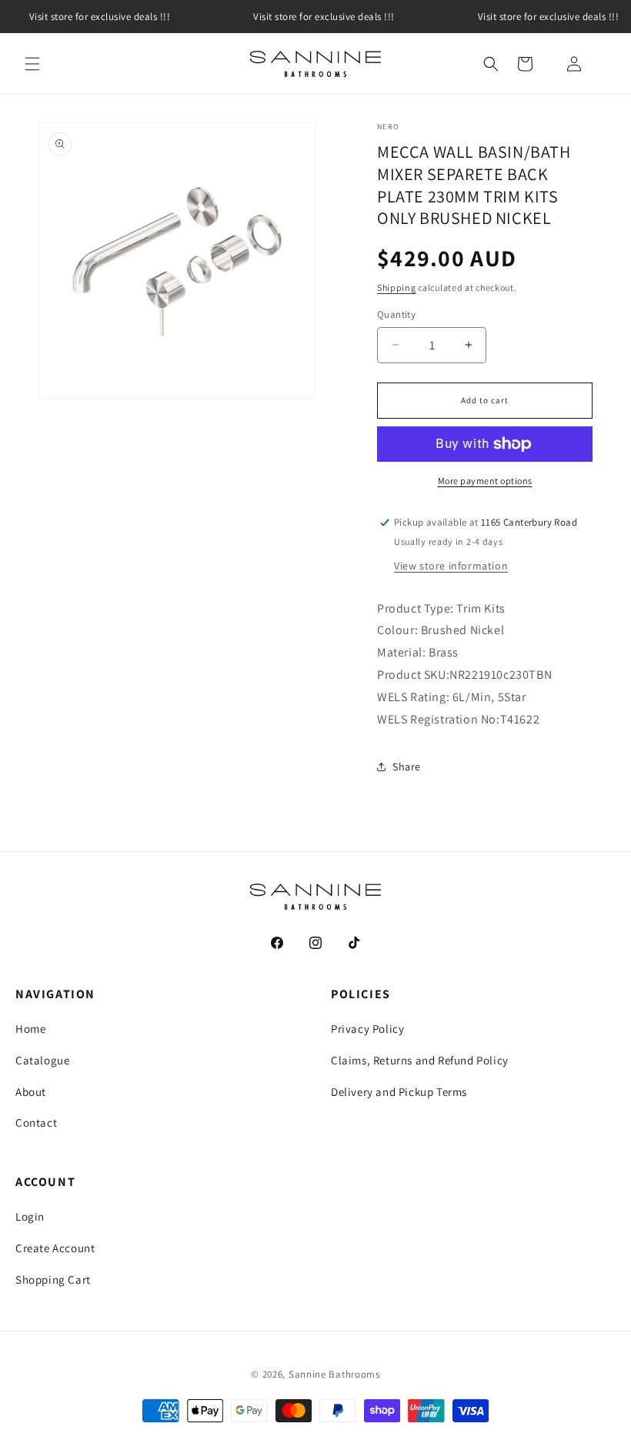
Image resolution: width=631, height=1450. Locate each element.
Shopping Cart (53, 1279)
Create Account (55, 1248)
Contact (36, 1122)
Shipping (396, 287)
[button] (32, 64)
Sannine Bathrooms (334, 1374)
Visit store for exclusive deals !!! (324, 16)
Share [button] (406, 766)
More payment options (485, 480)
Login (30, 1216)
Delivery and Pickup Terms (399, 1091)
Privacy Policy (367, 1028)
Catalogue (42, 1060)
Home (30, 1028)
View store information (451, 566)
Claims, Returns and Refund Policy (420, 1060)
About (30, 1091)
